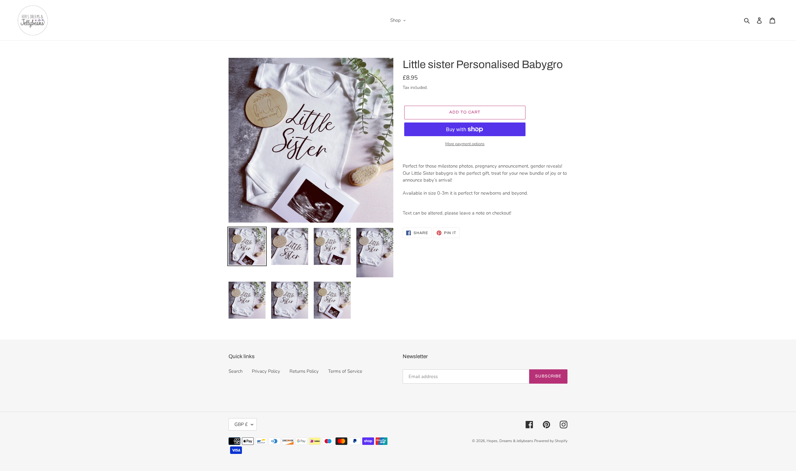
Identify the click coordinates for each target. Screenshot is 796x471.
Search (236, 371)
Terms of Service (345, 371)
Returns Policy (304, 371)
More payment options (464, 144)
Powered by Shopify (550, 440)
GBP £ (241, 424)
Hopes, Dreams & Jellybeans (510, 440)
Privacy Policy (266, 371)
